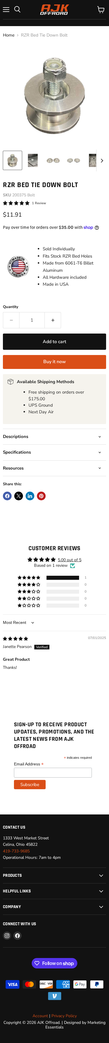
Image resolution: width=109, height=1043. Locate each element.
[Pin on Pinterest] (41, 496)
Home (9, 35)
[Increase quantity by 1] (53, 320)
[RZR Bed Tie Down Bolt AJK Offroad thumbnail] (12, 160)
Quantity (10, 307)
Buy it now (54, 361)
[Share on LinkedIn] (30, 496)
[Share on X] (18, 496)
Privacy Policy (64, 1016)
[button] (29, 578)
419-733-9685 (16, 851)
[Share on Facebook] (7, 496)
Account (40, 1016)
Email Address (29, 764)
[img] (15, 639)
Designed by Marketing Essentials (75, 1025)
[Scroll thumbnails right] (101, 160)
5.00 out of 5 (69, 560)
